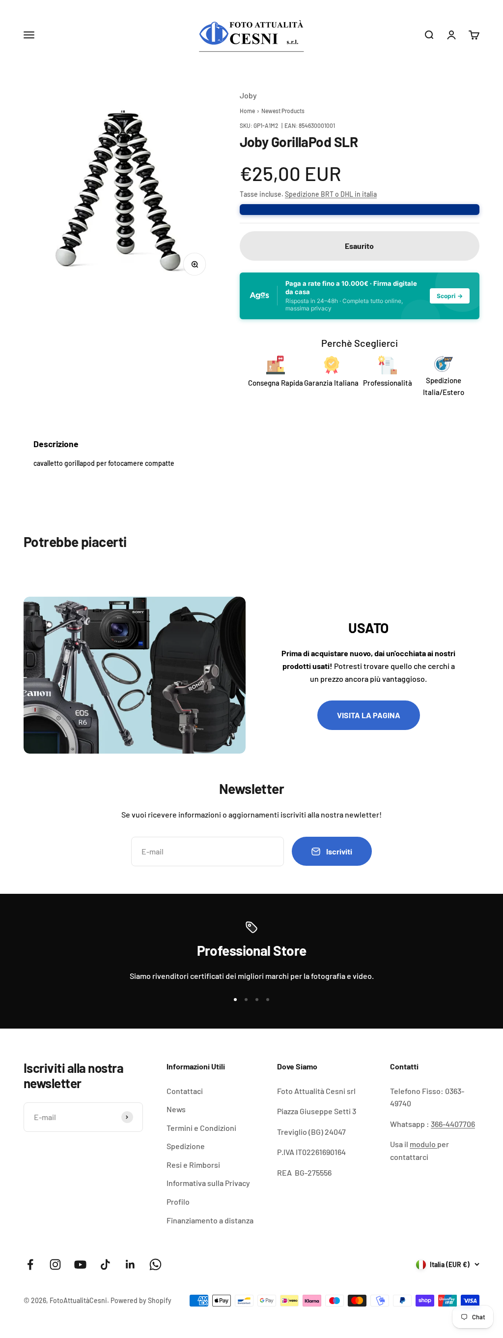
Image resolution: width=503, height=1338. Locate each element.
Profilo (178, 1201)
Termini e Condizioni (201, 1127)
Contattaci (185, 1090)
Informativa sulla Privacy (208, 1182)
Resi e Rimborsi (193, 1164)
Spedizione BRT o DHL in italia (331, 194)
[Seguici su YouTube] (80, 1264)
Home (247, 110)
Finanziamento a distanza (210, 1220)
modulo (423, 1144)
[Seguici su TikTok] (105, 1264)
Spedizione (186, 1146)
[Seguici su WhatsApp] (155, 1264)
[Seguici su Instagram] (55, 1264)
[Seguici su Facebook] (30, 1264)
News (176, 1109)
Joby (248, 95)
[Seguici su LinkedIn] (130, 1264)
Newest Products (283, 110)
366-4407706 (453, 1123)
